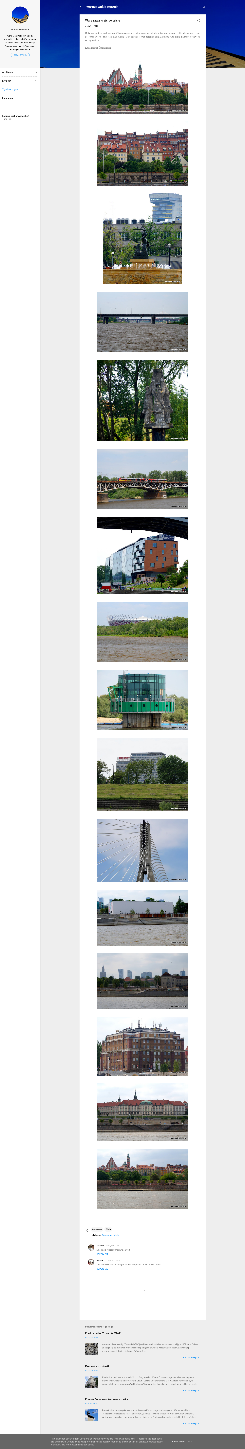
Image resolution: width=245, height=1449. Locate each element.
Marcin (100, 1260)
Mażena (100, 1245)
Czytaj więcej (191, 1357)
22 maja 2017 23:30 (112, 1260)
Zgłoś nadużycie (10, 89)
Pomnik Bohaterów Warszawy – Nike (106, 1399)
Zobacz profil (20, 55)
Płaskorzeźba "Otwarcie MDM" (103, 1333)
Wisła (108, 1229)
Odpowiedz (102, 1254)
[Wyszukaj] (204, 7)
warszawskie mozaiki (102, 7)
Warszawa (97, 1229)
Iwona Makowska (20, 29)
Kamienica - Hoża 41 (97, 1366)
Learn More (178, 1441)
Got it (191, 1441)
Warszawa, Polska (110, 1235)
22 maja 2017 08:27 (113, 1246)
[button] (198, 21)
